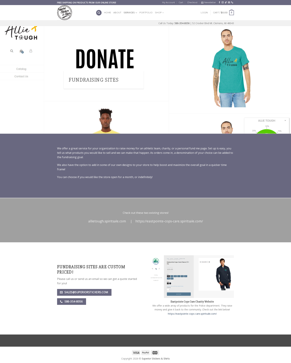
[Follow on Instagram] (223, 2)
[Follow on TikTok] (226, 2)
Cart (181, 2)
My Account (168, 2)
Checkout (192, 2)
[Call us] (232, 2)
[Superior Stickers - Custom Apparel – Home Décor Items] (74, 12)
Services (129, 12)
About (117, 12)
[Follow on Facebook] (219, 2)
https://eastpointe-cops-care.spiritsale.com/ (169, 221)
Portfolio (146, 12)
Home (107, 12)
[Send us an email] (229, 2)
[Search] (99, 13)
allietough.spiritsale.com (107, 221)
